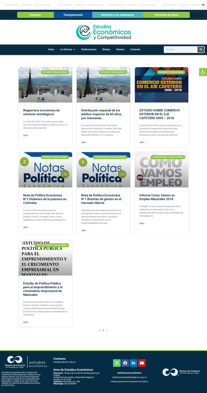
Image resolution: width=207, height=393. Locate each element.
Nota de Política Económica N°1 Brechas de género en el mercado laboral (101, 199)
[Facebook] (125, 363)
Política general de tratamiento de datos (129, 381)
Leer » (26, 135)
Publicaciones (88, 49)
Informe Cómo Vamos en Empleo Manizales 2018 (157, 197)
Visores (120, 49)
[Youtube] (142, 363)
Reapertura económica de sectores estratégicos (41, 112)
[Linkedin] (133, 363)
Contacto (135, 49)
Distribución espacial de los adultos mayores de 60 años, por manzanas (101, 114)
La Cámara (66, 49)
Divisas (106, 49)
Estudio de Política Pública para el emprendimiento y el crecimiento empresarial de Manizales (42, 289)
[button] (203, 72)
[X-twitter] (117, 363)
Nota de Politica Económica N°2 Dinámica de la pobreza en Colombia (45, 199)
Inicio (51, 49)
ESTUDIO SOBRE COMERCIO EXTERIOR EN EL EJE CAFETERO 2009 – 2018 (159, 114)
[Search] (200, 50)
